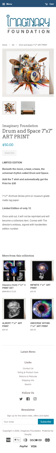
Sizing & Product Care (28, 372)
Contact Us (28, 368)
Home (4, 44)
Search (28, 384)
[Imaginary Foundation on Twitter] (21, 399)
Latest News (28, 351)
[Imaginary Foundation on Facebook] (28, 399)
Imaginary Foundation (30, 430)
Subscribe (45, 421)
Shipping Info (28, 380)
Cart (51, 3)
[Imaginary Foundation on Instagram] (35, 399)
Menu (9, 3)
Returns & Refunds (28, 376)
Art (13, 44)
